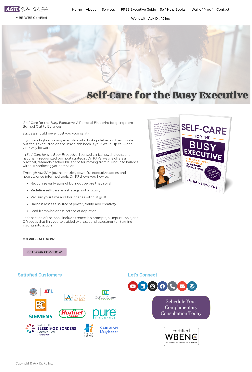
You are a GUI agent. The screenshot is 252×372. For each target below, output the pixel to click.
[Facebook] (162, 286)
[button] (45, 252)
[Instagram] (153, 286)
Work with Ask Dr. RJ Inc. (150, 18)
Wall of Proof (202, 9)
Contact (222, 9)
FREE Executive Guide (138, 9)
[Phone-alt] (172, 286)
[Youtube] (133, 286)
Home (77, 9)
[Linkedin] (143, 286)
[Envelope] (182, 286)
